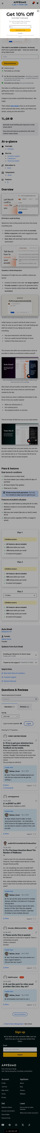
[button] (38, 11)
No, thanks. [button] (20, 33)
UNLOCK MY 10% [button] (20, 30)
